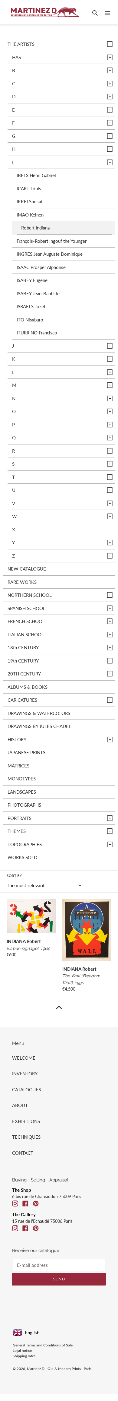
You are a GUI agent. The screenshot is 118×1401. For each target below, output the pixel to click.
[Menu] (107, 12)
